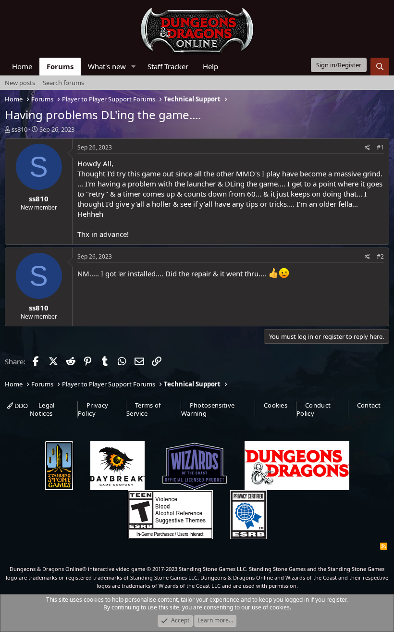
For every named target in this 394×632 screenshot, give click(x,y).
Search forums (63, 82)
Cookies (275, 405)
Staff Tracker (168, 66)
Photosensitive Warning (208, 409)
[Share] (367, 147)
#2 (380, 256)
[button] (133, 66)
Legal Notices (42, 409)
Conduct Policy (313, 409)
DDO (20, 405)
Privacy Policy (93, 409)
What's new (107, 66)
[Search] (379, 66)
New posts (20, 82)
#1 (380, 147)
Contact (369, 405)
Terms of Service (143, 409)
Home (22, 66)
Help (210, 66)
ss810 (19, 129)
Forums (60, 66)
